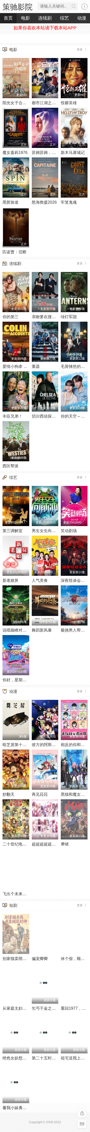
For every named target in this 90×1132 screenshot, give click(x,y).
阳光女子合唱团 (16, 103)
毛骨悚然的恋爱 (75, 366)
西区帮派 (10, 466)
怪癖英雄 (69, 103)
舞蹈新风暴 (42, 630)
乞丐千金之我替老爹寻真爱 (56, 1008)
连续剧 (15, 263)
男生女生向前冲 (46, 531)
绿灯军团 (69, 317)
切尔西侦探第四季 (48, 416)
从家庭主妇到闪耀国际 (22, 1008)
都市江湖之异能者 (48, 103)
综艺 (13, 477)
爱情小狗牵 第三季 (19, 366)
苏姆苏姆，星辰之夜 (50, 152)
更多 (80, 49)
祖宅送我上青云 (75, 1058)
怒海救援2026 (44, 202)
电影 (13, 49)
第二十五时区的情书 (50, 1058)
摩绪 (65, 844)
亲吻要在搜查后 (46, 317)
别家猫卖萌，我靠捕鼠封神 (26, 958)
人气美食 (40, 580)
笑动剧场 (69, 531)
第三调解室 (12, 531)
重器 (36, 366)
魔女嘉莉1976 (15, 152)
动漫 (13, 691)
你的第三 (10, 317)
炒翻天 (8, 794)
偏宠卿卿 (40, 958)
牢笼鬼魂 (69, 202)
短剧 (13, 905)
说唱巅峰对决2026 (19, 630)
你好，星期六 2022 (19, 680)
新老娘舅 (10, 580)
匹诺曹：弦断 (14, 252)
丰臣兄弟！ (12, 416)
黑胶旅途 (10, 202)
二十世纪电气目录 (18, 844)
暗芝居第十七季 (16, 745)
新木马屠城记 (73, 152)
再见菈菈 (40, 794)
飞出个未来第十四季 (20, 894)
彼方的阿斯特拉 (46, 745)
